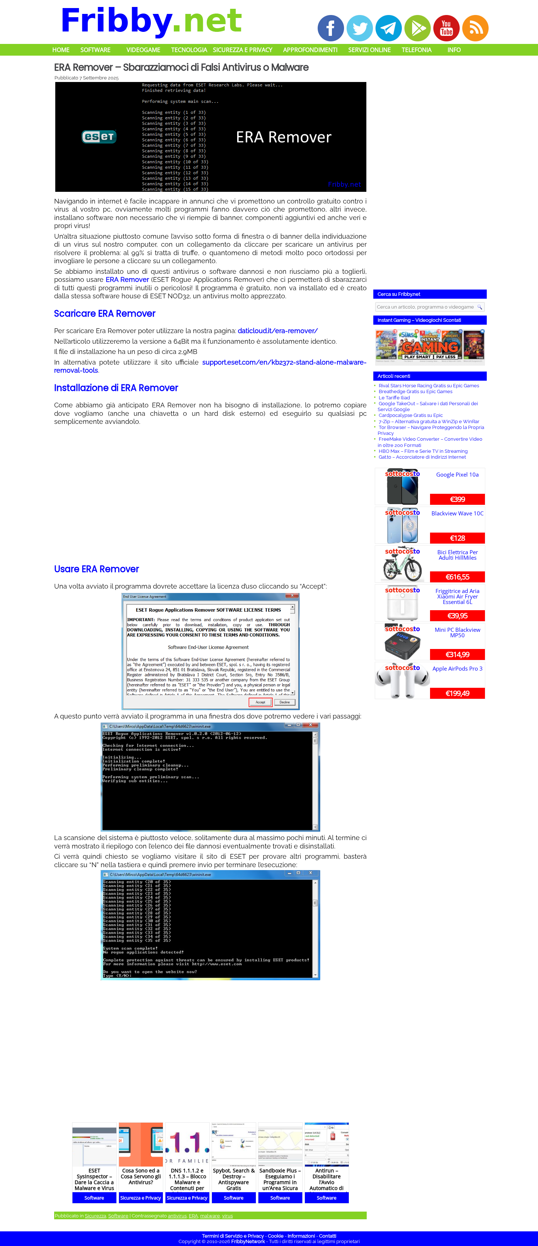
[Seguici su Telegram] (389, 28)
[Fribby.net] (151, 21)
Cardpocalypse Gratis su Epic (411, 415)
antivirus (177, 1216)
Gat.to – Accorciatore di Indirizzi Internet (422, 457)
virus (227, 1216)
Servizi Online (369, 50)
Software (96, 50)
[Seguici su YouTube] (446, 28)
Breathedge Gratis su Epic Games (415, 391)
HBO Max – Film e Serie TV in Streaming (423, 451)
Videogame (143, 50)
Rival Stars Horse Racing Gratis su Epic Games (429, 385)
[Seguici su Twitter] (360, 28)
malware (210, 1216)
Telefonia (416, 50)
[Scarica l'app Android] (417, 28)
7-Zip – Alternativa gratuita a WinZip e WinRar (429, 421)
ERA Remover (127, 279)
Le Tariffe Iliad (394, 397)
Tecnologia (189, 50)
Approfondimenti (310, 50)
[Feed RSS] (475, 28)
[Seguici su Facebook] (331, 28)
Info (454, 50)
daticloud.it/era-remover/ (278, 331)
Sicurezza (95, 1216)
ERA (193, 1216)
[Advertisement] (210, 495)
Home (61, 50)
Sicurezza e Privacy (242, 50)
